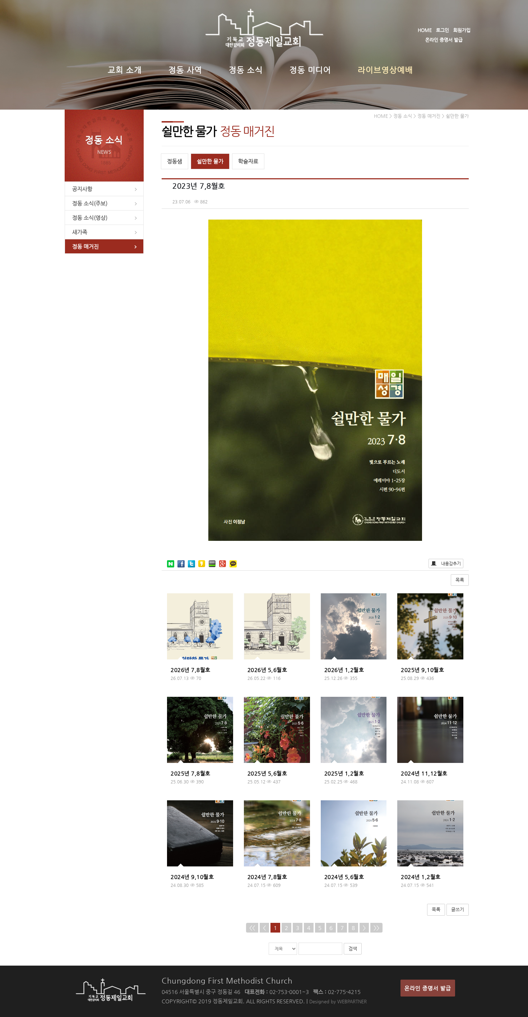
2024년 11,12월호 (424, 773)
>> (376, 928)
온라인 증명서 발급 (444, 39)
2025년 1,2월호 (344, 773)
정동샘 (174, 161)
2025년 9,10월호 (422, 670)
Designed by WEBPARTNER (338, 1001)
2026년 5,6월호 (267, 670)
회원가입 (462, 30)
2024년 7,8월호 (267, 877)
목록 (459, 580)
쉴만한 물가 (210, 161)
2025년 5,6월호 (267, 773)
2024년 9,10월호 (192, 877)
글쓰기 (457, 909)
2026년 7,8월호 (190, 670)
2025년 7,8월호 (190, 773)
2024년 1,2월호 (421, 877)
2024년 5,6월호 (344, 877)
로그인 (442, 30)
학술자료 (248, 161)
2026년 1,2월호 (344, 670)
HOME (425, 30)
